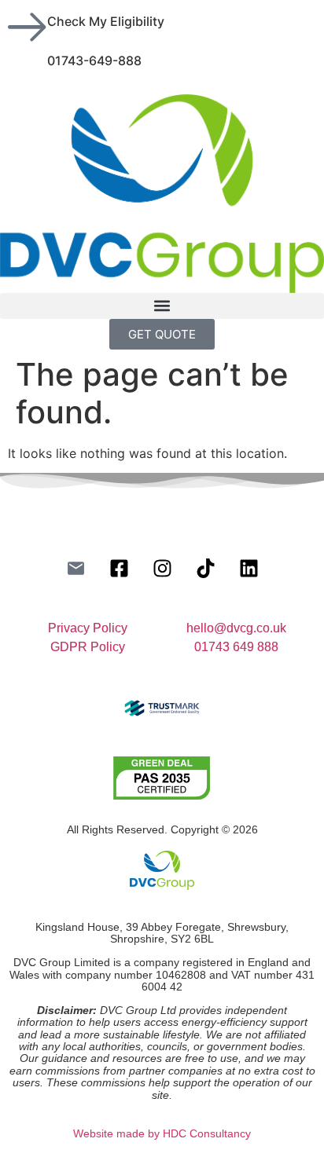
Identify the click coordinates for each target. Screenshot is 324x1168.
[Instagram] (162, 568)
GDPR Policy (87, 647)
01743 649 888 (236, 647)
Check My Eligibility (105, 21)
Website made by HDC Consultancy (162, 1133)
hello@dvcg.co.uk (236, 628)
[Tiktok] (205, 568)
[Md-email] (75, 568)
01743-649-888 (94, 60)
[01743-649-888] (27, 66)
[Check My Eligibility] (27, 27)
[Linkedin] (248, 568)
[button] (162, 306)
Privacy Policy (87, 628)
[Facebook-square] (118, 568)
